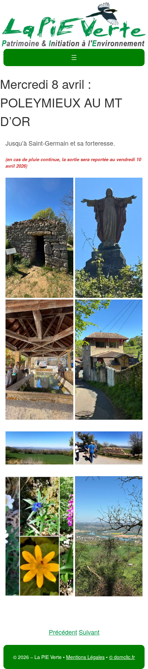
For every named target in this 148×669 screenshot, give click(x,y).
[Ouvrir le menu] (74, 57)
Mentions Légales (85, 657)
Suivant (89, 631)
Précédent (63, 631)
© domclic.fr (122, 657)
